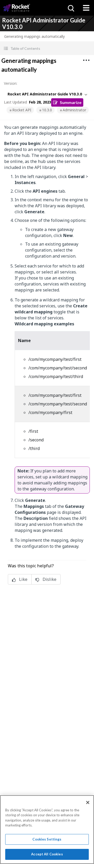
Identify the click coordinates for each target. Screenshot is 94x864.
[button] (47, 48)
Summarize (70, 102)
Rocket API (21, 109)
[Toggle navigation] (86, 8)
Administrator (74, 109)
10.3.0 (47, 109)
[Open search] (70, 8)
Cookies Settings (46, 839)
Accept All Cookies (47, 854)
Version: (10, 83)
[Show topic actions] (86, 60)
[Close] (87, 802)
